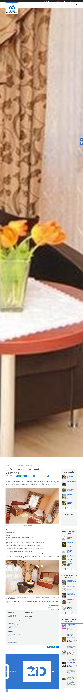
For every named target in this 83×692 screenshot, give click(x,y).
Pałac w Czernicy (71, 481)
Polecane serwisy (69, 5)
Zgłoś (57, 607)
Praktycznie (51, 5)
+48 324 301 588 (16, 633)
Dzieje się (44, 5)
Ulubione (67, 1)
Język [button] (61, 1)
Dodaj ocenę (22, 649)
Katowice (69, 521)
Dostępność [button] (53, 1)
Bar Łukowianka (71, 606)
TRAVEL (19, 1)
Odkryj (32, 5)
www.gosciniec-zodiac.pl (13, 642)
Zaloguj (73, 1)
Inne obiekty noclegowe (37, 614)
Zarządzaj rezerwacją (54, 605)
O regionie (26, 5)
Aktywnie (37, 5)
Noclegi (10, 628)
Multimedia (59, 5)
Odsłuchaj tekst (40, 476)
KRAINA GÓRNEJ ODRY (10, 1)
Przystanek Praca (71, 650)
